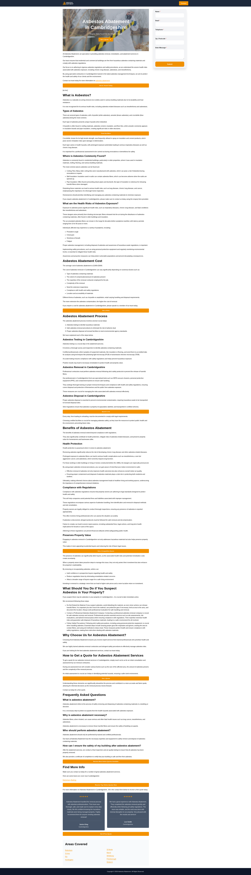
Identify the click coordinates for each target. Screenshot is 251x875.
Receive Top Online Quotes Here (106, 785)
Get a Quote (104, 39)
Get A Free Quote (106, 834)
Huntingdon (69, 860)
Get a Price (106, 310)
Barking (73, 780)
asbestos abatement (103, 80)
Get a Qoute (106, 678)
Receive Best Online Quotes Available (105, 761)
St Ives (67, 853)
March (109, 853)
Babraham (66, 780)
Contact (183, 3)
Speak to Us (106, 411)
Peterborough (111, 859)
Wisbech (110, 862)
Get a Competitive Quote (106, 551)
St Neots (110, 849)
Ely (66, 856)
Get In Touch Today (105, 85)
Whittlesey (110, 856)
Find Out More (106, 133)
